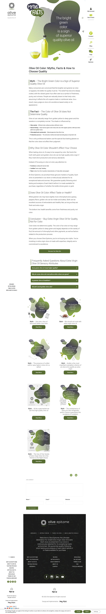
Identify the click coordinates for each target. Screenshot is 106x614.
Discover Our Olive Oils (54, 251)
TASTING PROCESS (12, 566)
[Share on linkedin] (75, 474)
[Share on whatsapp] (77, 477)
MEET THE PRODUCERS (32, 559)
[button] (7, 582)
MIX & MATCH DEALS (11, 290)
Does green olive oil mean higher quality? (54, 268)
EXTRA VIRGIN (11, 286)
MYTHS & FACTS (11, 570)
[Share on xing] (81, 477)
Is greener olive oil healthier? (54, 280)
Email (48, 499)
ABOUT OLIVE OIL (11, 564)
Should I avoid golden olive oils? (54, 287)
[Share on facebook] (70, 474)
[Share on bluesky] (79, 477)
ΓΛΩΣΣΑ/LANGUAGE (77, 566)
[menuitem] (11, 284)
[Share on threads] (70, 477)
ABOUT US (11, 572)
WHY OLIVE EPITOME (11, 562)
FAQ (77, 564)
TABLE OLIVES (11, 288)
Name (28, 499)
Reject (87, 611)
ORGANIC (11, 284)
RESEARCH (32, 566)
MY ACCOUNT (77, 559)
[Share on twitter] (68, 477)
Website (67, 499)
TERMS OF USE (77, 561)
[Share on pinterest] (72, 477)
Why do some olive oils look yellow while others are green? (54, 274)
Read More (39, 327)
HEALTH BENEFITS (55, 561)
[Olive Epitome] (11, 10)
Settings (96, 611)
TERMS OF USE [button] (12, 576)
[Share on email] (83, 477)
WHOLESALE (11, 574)
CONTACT (55, 566)
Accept (78, 611)
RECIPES (11, 568)
